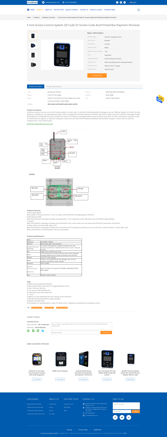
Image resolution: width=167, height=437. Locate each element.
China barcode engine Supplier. (50, 433)
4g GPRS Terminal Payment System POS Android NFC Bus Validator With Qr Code (130, 373)
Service (51, 410)
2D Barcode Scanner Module (35, 407)
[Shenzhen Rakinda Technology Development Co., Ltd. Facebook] (117, 2)
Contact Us (84, 10)
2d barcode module (62, 308)
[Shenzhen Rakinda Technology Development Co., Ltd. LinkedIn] (125, 2)
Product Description (54, 86)
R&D (65, 410)
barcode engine (49, 308)
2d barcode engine (37, 308)
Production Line (68, 404)
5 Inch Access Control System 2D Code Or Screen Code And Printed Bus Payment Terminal (87, 17)
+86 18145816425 (43, 324)
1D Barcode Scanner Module (35, 410)
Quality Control (72, 10)
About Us (48, 10)
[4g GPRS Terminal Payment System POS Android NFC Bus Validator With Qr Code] (131, 359)
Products (39, 10)
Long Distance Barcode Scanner (36, 414)
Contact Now (97, 75)
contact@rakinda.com (52, 2)
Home (32, 10)
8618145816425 (41, 327)
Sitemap (69, 429)
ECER (125, 433)
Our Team (52, 414)
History (51, 407)
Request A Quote (96, 10)
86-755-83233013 (71, 2)
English (134, 2)
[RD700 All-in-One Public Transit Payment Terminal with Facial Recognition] (37, 359)
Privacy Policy (83, 429)
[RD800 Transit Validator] (60, 359)
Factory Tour (59, 10)
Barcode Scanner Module (34, 404)
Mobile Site (97, 429)
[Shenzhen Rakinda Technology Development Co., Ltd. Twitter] (121, 2)
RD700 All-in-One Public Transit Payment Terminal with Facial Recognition (36, 373)
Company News (109, 10)
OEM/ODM (67, 407)
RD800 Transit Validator (60, 371)
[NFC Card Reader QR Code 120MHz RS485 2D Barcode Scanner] (107, 359)
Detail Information (35, 86)
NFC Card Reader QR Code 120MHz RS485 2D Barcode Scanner (107, 373)
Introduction (52, 404)
